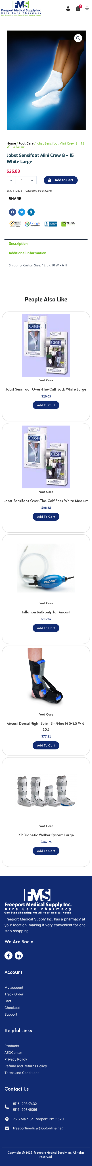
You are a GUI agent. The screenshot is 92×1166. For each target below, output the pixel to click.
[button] (87, 8)
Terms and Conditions (21, 1073)
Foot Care (26, 143)
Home (11, 143)
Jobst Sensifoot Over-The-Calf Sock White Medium (46, 500)
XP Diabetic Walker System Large (46, 835)
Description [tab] (18, 243)
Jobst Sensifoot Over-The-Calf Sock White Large (46, 389)
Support (10, 1014)
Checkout (12, 1008)
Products (11, 1046)
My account (13, 987)
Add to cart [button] (46, 405)
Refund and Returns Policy (25, 1066)
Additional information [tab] (27, 253)
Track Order (13, 994)
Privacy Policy (15, 1059)
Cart (7, 1001)
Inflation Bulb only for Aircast (46, 612)
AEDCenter (13, 1052)
